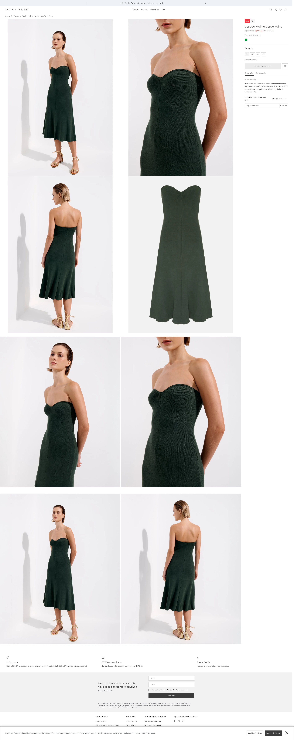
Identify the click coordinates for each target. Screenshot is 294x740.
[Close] (286, 733)
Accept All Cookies (273, 733)
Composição (261, 73)
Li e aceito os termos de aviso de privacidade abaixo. (170, 690)
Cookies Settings (255, 733)
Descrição (249, 73)
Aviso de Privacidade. (147, 733)
